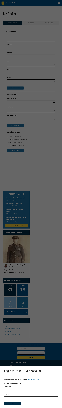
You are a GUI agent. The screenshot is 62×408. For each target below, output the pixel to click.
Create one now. (33, 380)
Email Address (7, 386)
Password (6, 394)
